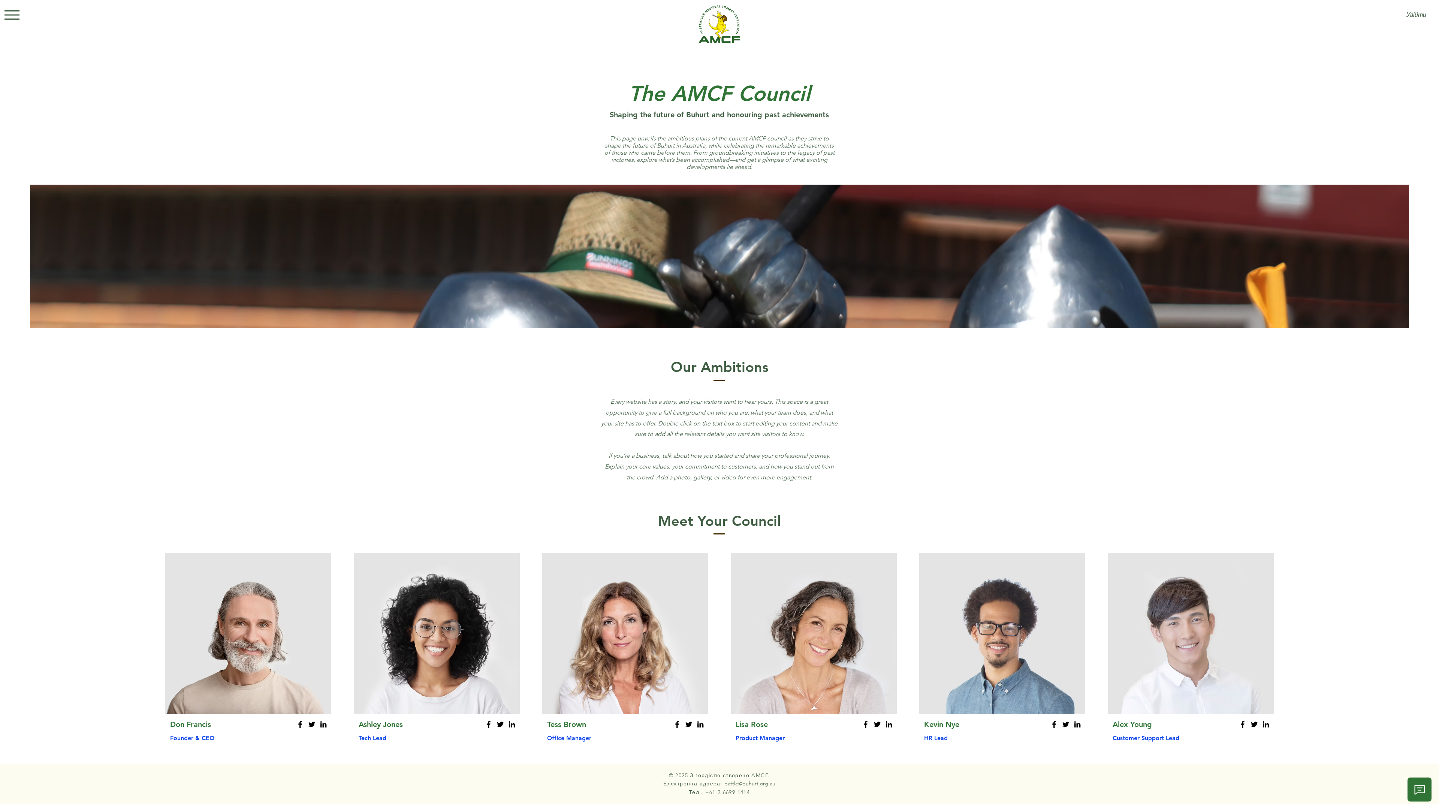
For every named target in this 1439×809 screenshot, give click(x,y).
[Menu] (12, 15)
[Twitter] (311, 724)
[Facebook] (300, 724)
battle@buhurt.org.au (749, 783)
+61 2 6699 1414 (727, 792)
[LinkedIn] (323, 724)
